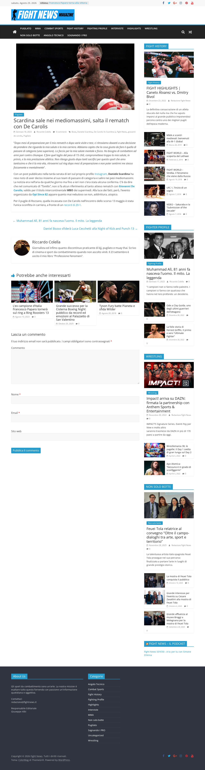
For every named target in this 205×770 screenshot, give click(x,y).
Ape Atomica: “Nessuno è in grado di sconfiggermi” (179, 467)
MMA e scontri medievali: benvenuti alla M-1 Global (178, 138)
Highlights (134, 28)
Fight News (122, 131)
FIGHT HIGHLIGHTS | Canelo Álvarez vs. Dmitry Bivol (167, 92)
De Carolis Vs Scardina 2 (105, 131)
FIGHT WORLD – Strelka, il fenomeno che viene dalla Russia (178, 172)
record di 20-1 (72, 205)
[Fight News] (14, 32)
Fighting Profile (97, 28)
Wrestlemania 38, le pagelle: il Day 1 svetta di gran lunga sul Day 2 (179, 449)
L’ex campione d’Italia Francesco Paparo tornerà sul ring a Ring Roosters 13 (31, 309)
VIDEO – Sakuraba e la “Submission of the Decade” (178, 207)
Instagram (101, 174)
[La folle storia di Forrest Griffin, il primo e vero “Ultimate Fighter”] (154, 325)
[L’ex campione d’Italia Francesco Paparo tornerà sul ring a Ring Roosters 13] (32, 282)
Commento (18, 348)
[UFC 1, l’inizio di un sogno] (154, 186)
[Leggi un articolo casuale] (190, 32)
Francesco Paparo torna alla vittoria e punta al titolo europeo (68, 4)
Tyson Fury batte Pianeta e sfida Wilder (117, 307)
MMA (38, 28)
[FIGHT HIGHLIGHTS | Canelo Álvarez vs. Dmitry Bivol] (169, 53)
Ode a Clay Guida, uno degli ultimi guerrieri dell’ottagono (179, 308)
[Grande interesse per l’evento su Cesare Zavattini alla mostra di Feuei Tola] (154, 591)
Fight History (75, 28)
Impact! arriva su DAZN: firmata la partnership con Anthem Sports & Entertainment (168, 404)
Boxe (74, 131)
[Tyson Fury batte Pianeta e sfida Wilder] (118, 282)
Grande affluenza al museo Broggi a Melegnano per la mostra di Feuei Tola (177, 619)
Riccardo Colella (44, 131)
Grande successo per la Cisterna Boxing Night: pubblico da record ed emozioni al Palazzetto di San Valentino (73, 312)
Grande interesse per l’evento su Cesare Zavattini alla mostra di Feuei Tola (179, 598)
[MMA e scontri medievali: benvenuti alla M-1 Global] (154, 133)
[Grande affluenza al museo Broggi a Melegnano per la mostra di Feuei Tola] (154, 612)
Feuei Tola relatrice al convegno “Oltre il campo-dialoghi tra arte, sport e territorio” (168, 535)
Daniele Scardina (85, 131)
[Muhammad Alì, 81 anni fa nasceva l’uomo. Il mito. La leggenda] (169, 234)
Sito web (16, 431)
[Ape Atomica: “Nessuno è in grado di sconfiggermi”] (154, 462)
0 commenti (61, 131)
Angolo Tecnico (54, 35)
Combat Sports (54, 28)
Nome (16, 394)
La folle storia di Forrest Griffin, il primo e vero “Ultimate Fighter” (179, 331)
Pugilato (25, 28)
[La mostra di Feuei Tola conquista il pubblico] (154, 574)
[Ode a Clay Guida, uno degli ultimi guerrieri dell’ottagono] (154, 303)
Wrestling (151, 28)
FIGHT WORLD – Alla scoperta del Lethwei (178, 154)
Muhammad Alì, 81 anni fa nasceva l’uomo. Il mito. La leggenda (57, 221)
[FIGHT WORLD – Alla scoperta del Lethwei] (154, 151)
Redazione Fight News (180, 100)
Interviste (117, 28)
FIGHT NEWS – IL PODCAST (167, 644)
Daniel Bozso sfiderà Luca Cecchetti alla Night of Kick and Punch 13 (90, 228)
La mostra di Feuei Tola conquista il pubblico (179, 578)
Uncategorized (96, 735)
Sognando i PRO (77, 35)
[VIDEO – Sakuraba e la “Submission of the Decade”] (154, 203)
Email (15, 413)
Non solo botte (30, 35)
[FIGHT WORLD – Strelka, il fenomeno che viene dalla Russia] (154, 168)
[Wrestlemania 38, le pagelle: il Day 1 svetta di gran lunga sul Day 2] (154, 444)
